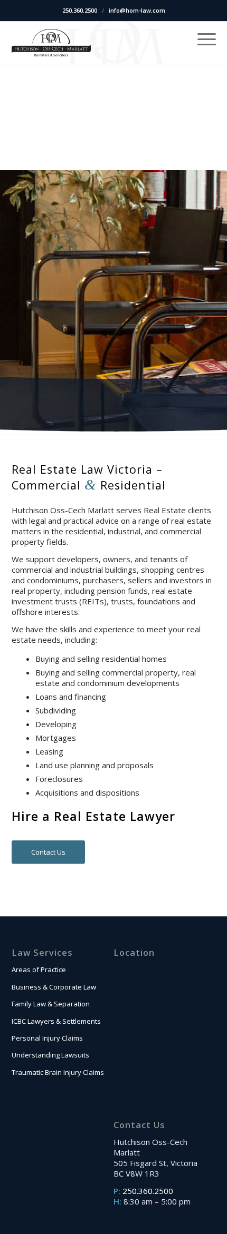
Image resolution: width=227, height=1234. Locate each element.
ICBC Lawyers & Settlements (56, 1021)
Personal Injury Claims (47, 1038)
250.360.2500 (79, 10)
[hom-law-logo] (51, 43)
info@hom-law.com (137, 10)
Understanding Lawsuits (50, 1055)
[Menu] (201, 38)
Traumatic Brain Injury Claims (58, 1072)
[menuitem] (201, 38)
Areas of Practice (39, 969)
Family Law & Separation (51, 1003)
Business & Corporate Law (54, 987)
